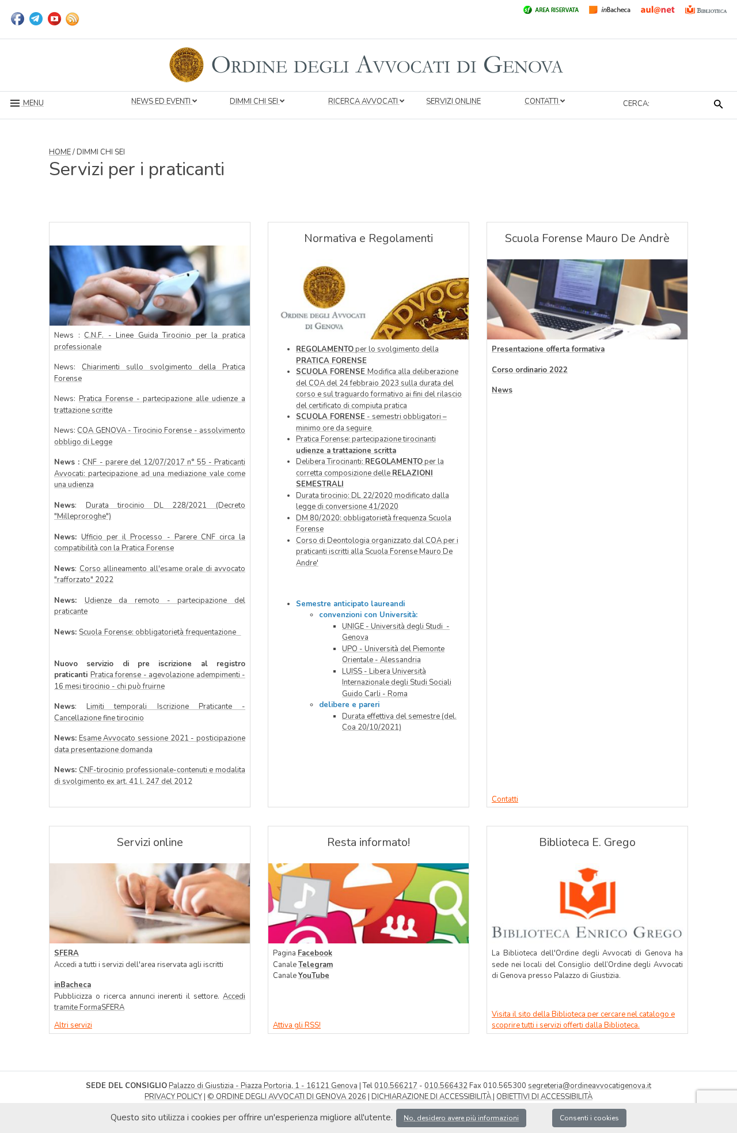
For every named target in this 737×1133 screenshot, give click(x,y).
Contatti (505, 799)
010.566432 (446, 1086)
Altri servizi (73, 1025)
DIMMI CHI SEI (255, 101)
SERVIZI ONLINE (453, 101)
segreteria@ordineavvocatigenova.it (589, 1086)
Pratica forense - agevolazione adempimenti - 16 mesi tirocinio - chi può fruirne (149, 681)
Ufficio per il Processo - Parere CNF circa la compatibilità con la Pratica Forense (149, 543)
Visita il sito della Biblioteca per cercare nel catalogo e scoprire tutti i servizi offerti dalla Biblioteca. (583, 1020)
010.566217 (395, 1086)
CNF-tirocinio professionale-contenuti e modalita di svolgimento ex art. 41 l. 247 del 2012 (149, 776)
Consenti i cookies (589, 1118)
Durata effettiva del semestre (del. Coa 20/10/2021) (399, 722)
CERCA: (636, 104)
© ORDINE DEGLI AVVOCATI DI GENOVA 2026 (286, 1097)
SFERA (66, 953)
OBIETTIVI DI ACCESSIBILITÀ (544, 1097)
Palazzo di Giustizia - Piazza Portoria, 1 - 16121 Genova (263, 1086)
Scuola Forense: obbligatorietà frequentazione (157, 632)
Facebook (315, 953)
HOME (60, 152)
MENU (32, 103)
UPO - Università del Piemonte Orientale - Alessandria (393, 655)
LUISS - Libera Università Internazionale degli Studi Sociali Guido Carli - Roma (396, 682)
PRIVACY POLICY (173, 1097)
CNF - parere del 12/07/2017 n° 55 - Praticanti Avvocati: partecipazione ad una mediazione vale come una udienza (149, 473)
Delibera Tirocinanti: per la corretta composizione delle (370, 472)
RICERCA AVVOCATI (364, 101)
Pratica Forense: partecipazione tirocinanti (366, 445)
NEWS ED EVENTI (161, 101)
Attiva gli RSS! (297, 1025)
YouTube (313, 975)
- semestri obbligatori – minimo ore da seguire (371, 422)
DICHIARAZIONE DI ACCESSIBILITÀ (432, 1097)
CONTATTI (542, 101)
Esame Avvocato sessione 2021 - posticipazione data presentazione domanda (149, 744)
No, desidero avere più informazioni (461, 1118)
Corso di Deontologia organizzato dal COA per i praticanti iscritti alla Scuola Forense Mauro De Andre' (377, 551)
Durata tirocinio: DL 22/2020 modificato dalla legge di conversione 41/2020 (372, 501)
